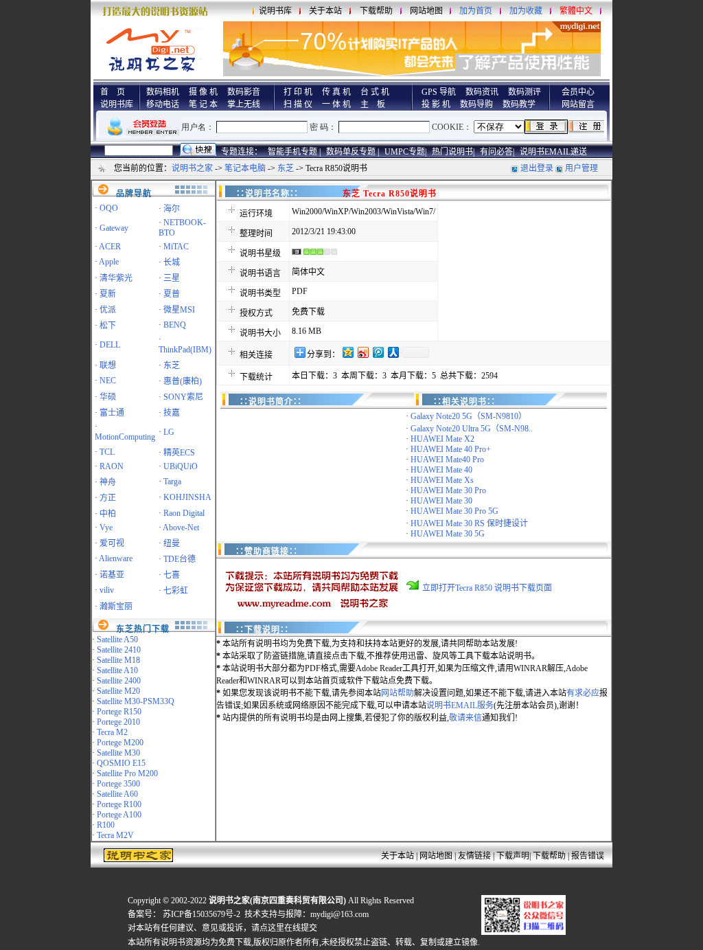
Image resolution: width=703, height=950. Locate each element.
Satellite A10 (117, 670)
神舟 (108, 482)
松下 (108, 325)
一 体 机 (336, 104)
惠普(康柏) (182, 381)
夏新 (108, 294)
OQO (109, 208)
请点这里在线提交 (284, 928)
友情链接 (474, 856)
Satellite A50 (117, 639)
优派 (108, 310)
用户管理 (581, 168)
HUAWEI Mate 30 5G (448, 534)
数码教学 (519, 104)
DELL (110, 345)
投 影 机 (436, 104)
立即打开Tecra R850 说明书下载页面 (487, 588)
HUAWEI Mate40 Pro (447, 459)
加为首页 (475, 11)
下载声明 (512, 856)
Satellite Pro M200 (127, 773)
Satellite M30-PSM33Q (135, 701)
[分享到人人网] (392, 352)
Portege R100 (119, 804)
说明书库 (275, 11)
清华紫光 (116, 278)
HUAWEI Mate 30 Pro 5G (454, 511)
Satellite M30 (118, 753)
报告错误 (587, 856)
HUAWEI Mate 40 (441, 470)
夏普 (171, 294)
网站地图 (426, 11)
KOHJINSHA (187, 497)
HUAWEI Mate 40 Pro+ (451, 449)
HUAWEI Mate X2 (442, 439)
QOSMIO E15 (121, 763)
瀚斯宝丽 (116, 606)
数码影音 (243, 92)
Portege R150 (119, 711)
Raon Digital (184, 513)
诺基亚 (112, 575)
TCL (107, 452)
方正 (108, 498)
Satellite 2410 (119, 650)
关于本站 (325, 11)
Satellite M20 (118, 691)
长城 (171, 262)
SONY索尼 (183, 397)
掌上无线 (243, 104)
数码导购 (476, 104)
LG (168, 432)
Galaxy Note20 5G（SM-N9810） (469, 416)
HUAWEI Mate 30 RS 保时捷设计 (469, 523)
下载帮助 (376, 11)
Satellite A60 (117, 794)
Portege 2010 (118, 722)
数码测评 (524, 92)
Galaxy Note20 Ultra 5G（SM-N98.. (472, 428)
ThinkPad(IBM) (185, 349)
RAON (112, 466)
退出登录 (536, 168)
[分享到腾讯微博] (377, 352)
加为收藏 (525, 11)
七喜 (171, 575)
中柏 (108, 514)
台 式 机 (374, 92)
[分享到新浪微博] (362, 352)
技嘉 (171, 413)
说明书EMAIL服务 (460, 705)
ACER (110, 246)
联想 (108, 365)
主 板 (372, 104)
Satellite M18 (118, 660)
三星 (171, 278)
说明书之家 (192, 168)
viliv (107, 590)
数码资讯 (481, 92)
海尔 (171, 209)
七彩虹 (175, 591)
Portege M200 (120, 742)
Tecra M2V (115, 835)
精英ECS (179, 452)
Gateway (114, 228)
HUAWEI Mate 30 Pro (448, 490)
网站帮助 (397, 693)
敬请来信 (465, 718)
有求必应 (582, 693)
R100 (106, 825)
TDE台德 (179, 559)
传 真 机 (336, 92)
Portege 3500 (118, 784)
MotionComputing (125, 437)
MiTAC (176, 246)
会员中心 (578, 92)
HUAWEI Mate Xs (442, 480)
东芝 (285, 168)
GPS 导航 (439, 92)
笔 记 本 (203, 104)
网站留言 (578, 104)
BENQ (174, 325)
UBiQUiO (180, 466)
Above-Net (181, 527)
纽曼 (171, 543)
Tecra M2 (112, 732)
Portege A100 (119, 814)
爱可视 (112, 543)
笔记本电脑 (245, 168)
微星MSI (179, 310)
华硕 (108, 397)
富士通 (112, 413)
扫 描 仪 (298, 104)
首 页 (112, 92)
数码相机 (162, 92)
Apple (109, 262)
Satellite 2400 (119, 681)
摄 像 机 (203, 92)
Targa (172, 481)
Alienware (115, 558)
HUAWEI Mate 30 (441, 501)
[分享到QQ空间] (347, 352)
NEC (108, 380)
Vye (106, 527)
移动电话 (162, 104)
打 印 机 (298, 92)
